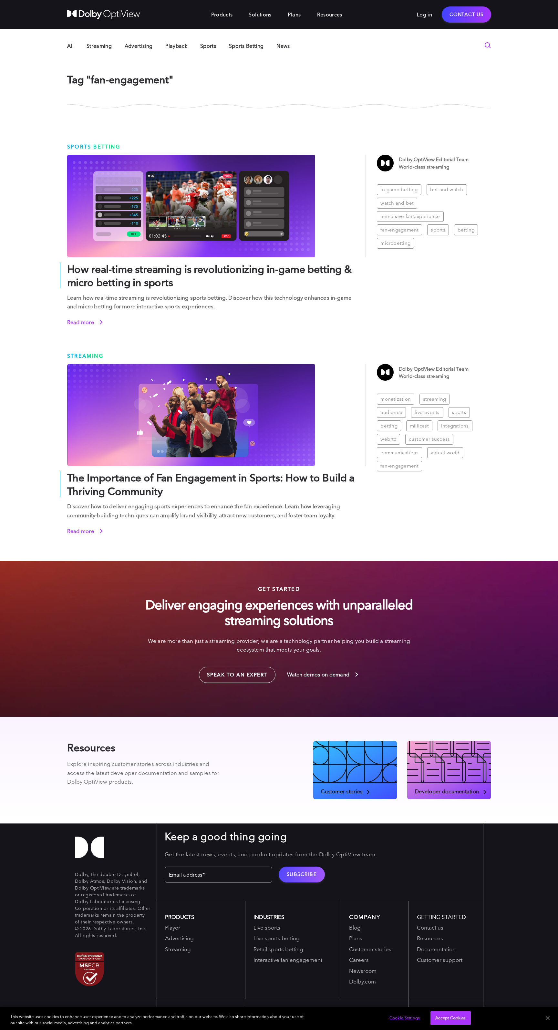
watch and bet (397, 203)
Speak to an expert (233, 672)
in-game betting (399, 189)
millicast (419, 426)
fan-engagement (399, 230)
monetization (395, 399)
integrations (455, 426)
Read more (81, 322)
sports (438, 230)
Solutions (260, 14)
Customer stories (341, 791)
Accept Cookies (450, 1017)
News (283, 46)
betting (466, 230)
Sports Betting (246, 46)
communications (399, 452)
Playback (176, 46)
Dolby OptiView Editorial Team (434, 159)
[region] (279, 1018)
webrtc (388, 439)
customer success (429, 439)
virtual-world (445, 452)
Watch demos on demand (319, 674)
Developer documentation (447, 791)
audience (391, 412)
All (70, 46)
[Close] (548, 1018)
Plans (294, 14)
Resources (329, 14)
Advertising (139, 46)
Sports (208, 46)
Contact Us (466, 14)
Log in (424, 14)
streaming (434, 399)
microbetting (395, 243)
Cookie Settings (404, 1017)
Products (222, 14)
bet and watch (446, 189)
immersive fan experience (410, 216)
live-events (427, 412)
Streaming (99, 46)
